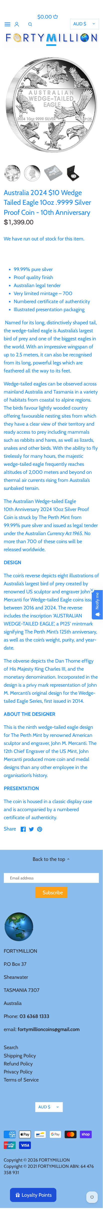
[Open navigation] (7, 24)
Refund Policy (18, 1064)
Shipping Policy (20, 1056)
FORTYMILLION (54, 1160)
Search (11, 1047)
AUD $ (79, 24)
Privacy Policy (18, 1072)
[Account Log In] (16, 24)
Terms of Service (21, 1080)
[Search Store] (30, 24)
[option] (12, 173)
